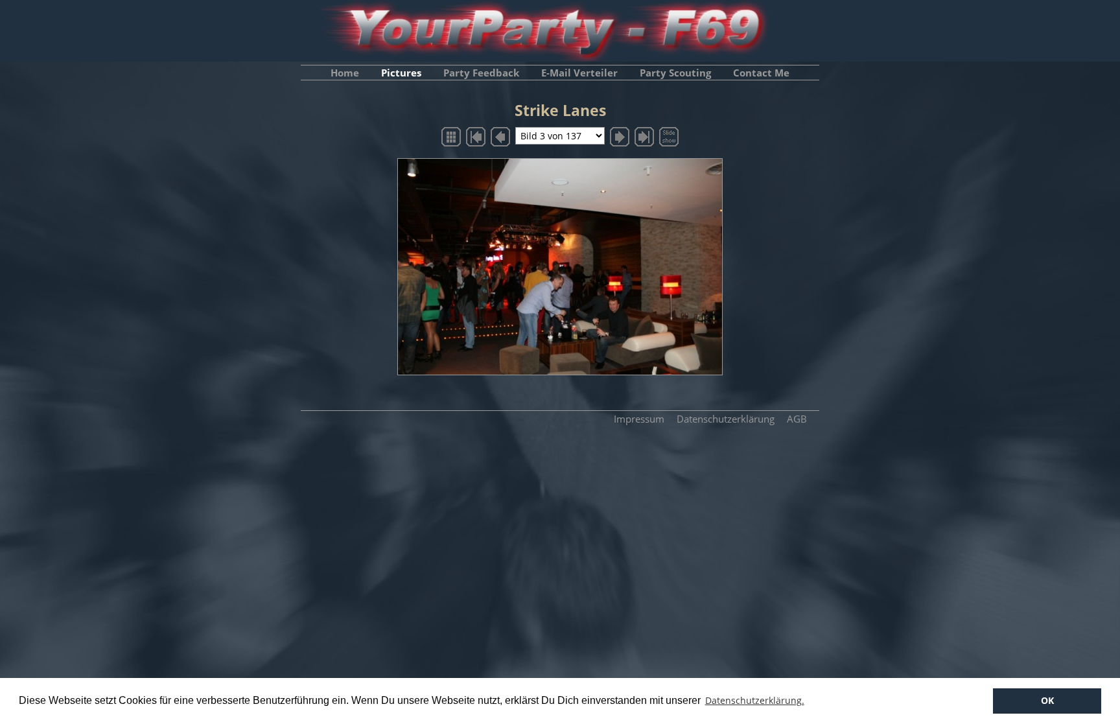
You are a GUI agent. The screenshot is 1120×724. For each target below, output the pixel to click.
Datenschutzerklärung (726, 418)
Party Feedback (481, 72)
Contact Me (761, 72)
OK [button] (1047, 700)
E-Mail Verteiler (579, 72)
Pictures (401, 72)
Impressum (639, 418)
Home (345, 72)
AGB (797, 418)
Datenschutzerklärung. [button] (754, 700)
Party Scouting (675, 72)
